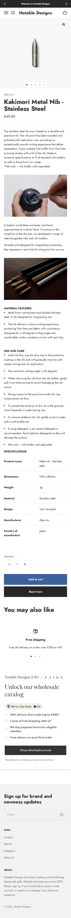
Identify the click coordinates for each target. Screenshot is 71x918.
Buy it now (35, 592)
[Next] (66, 4)
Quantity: (9, 556)
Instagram (9, 851)
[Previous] (4, 4)
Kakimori (9, 94)
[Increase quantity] (25, 564)
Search (8, 844)
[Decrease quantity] (9, 564)
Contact (8, 837)
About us (9, 857)
